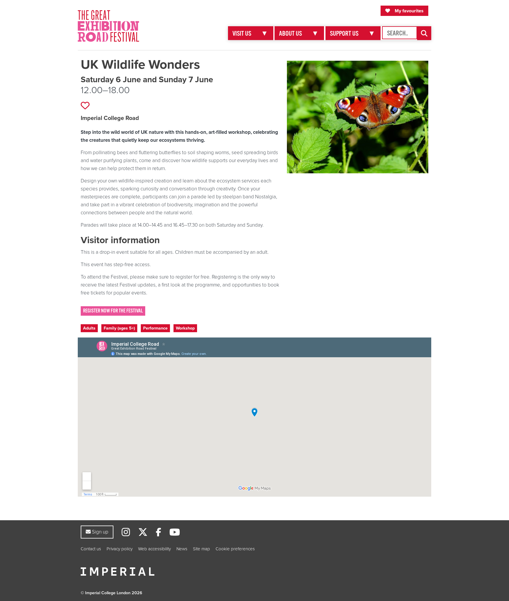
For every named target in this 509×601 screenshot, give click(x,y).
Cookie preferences (235, 549)
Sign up (99, 532)
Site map (201, 549)
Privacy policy (120, 549)
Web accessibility (154, 549)
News (181, 549)
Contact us (91, 549)
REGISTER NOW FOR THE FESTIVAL (113, 310)
